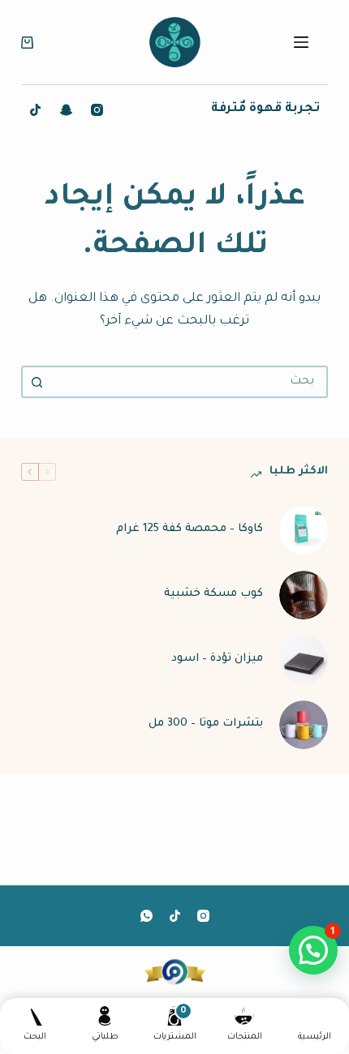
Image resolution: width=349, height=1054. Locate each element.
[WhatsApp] (146, 916)
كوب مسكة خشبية (213, 594)
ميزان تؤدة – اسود (217, 659)
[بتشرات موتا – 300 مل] (303, 725)
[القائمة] (301, 42)
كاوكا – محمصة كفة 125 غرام (189, 529)
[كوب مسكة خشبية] (303, 595)
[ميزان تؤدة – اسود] (303, 660)
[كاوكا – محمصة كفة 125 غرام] (303, 530)
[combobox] (189, 382)
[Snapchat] (66, 110)
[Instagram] (97, 110)
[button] (313, 950)
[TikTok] (35, 110)
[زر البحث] (37, 381)
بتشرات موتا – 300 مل (206, 724)
